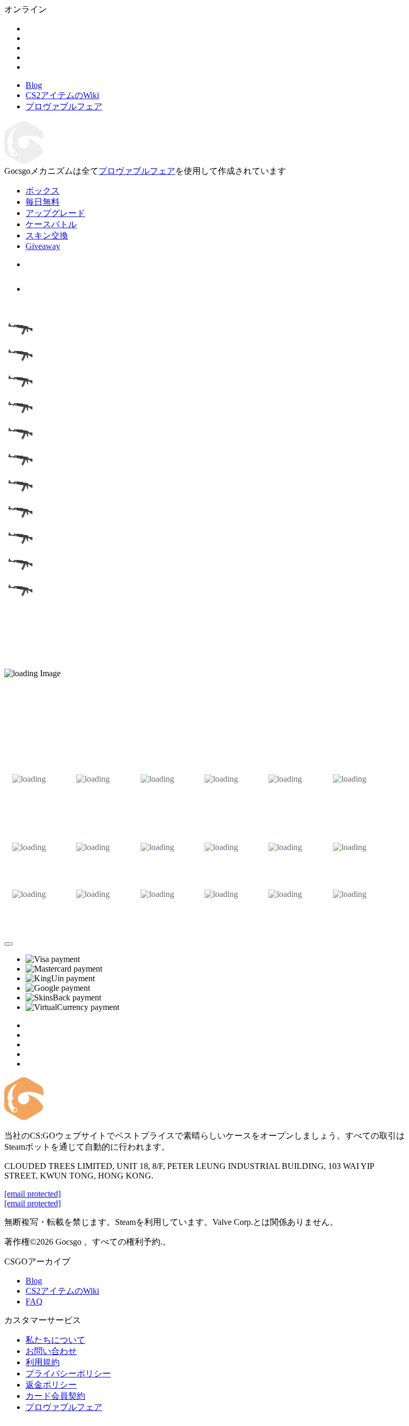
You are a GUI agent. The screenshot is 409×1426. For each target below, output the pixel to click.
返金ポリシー (51, 1384)
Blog (34, 1280)
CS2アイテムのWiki (62, 1290)
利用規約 (43, 1362)
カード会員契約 (55, 1395)
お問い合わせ (51, 1351)
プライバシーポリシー (68, 1373)
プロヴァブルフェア (137, 170)
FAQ (34, 1301)
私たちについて (55, 1339)
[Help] (8, 944)
